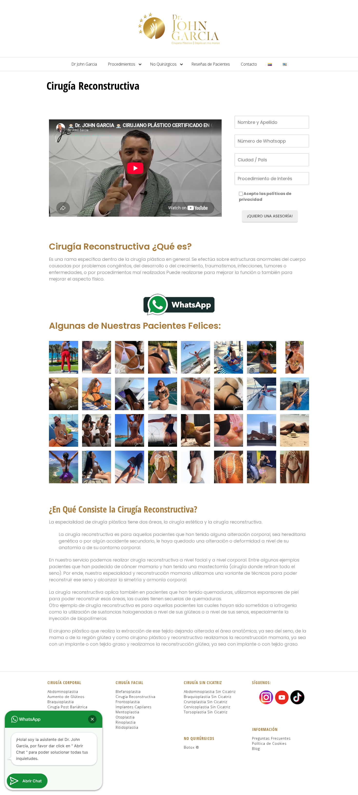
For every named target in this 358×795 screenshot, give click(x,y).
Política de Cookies (269, 743)
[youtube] (281, 696)
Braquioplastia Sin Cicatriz (207, 696)
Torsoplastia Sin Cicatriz (205, 712)
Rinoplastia (126, 722)
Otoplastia (125, 717)
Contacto (249, 64)
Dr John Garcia (84, 64)
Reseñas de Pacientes (210, 64)
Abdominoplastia (62, 691)
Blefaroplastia (128, 691)
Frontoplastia (128, 701)
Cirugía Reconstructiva (135, 696)
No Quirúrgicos (163, 64)
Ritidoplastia (127, 727)
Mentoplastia (127, 712)
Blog (256, 748)
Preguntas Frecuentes (271, 738)
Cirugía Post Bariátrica (67, 707)
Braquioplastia (60, 701)
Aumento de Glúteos (66, 696)
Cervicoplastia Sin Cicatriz (207, 707)
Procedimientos (121, 64)
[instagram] (266, 696)
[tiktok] (297, 696)
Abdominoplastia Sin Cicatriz (210, 691)
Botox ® (191, 747)
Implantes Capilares (133, 707)
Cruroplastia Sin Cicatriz (205, 701)
